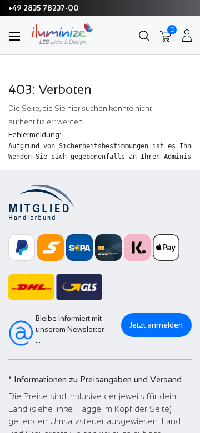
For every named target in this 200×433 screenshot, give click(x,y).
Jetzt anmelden (156, 324)
